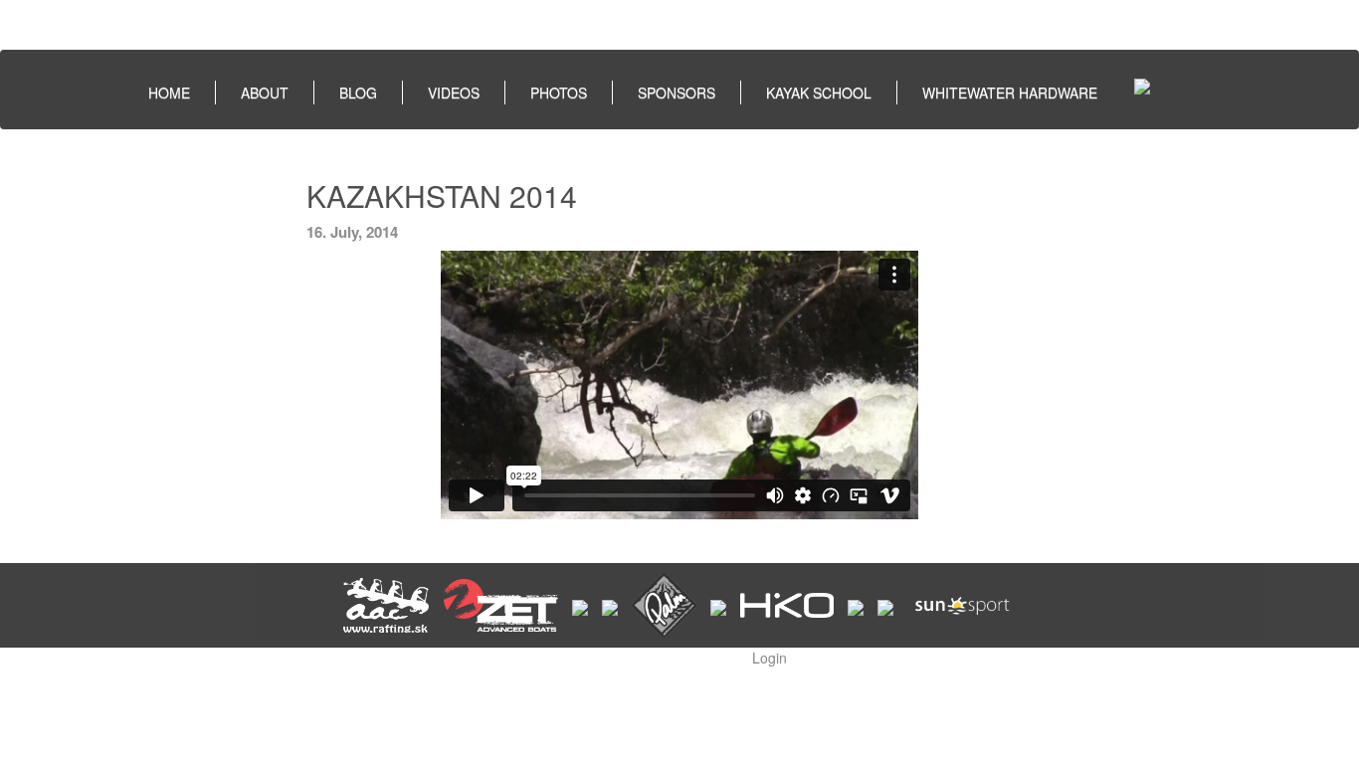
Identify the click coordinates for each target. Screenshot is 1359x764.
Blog (358, 92)
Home (169, 92)
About (265, 92)
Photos (558, 92)
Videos (454, 92)
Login (769, 658)
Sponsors (676, 92)
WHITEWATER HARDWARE (1009, 92)
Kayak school (819, 92)
